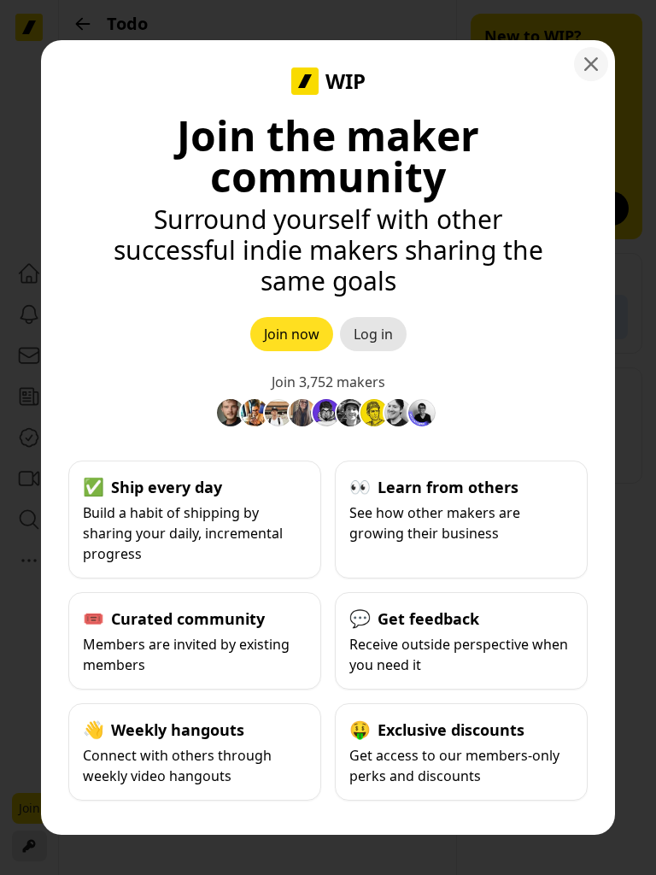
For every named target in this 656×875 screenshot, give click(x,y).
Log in (373, 334)
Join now (291, 334)
